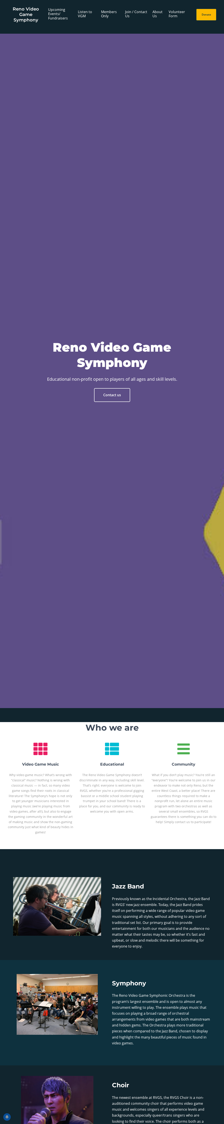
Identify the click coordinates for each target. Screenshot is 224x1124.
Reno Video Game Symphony (26, 14)
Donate (206, 14)
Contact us (112, 395)
